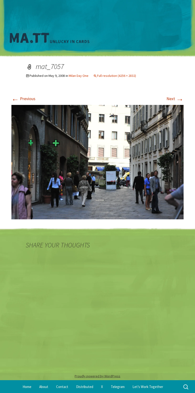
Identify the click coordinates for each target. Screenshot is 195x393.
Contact (62, 386)
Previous (23, 98)
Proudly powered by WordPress (97, 376)
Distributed (84, 386)
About (43, 386)
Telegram (118, 386)
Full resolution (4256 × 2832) (116, 76)
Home (27, 386)
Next (175, 98)
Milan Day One (78, 76)
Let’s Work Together (147, 386)
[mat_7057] (97, 161)
